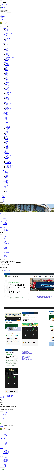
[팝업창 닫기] (9, 12)
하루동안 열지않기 (3, 12)
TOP (1, 0)
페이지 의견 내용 (2, 409)
